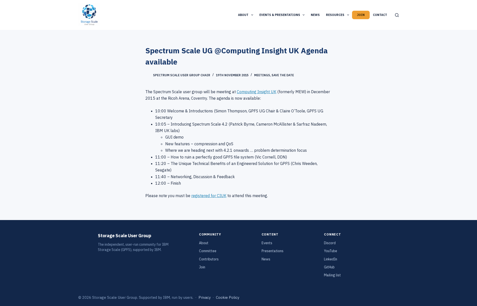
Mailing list (332, 275)
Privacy (205, 297)
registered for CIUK (208, 195)
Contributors (209, 259)
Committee (207, 251)
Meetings (262, 75)
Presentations (272, 251)
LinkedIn (330, 259)
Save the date (283, 75)
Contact (380, 15)
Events (267, 243)
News (315, 15)
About (243, 15)
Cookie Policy (227, 297)
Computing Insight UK (256, 91)
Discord (330, 243)
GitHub (329, 267)
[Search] (397, 15)
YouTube (330, 251)
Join (361, 15)
